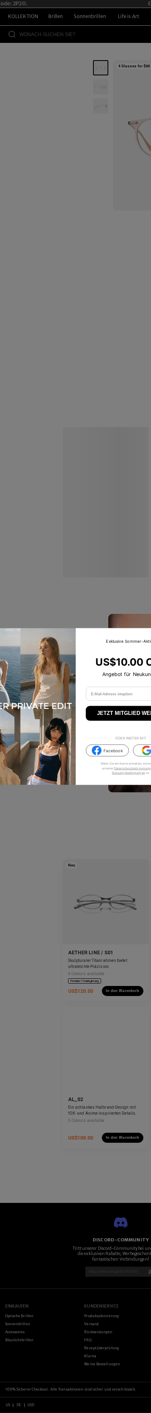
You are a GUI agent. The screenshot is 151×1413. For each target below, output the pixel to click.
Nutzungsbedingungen (128, 772)
